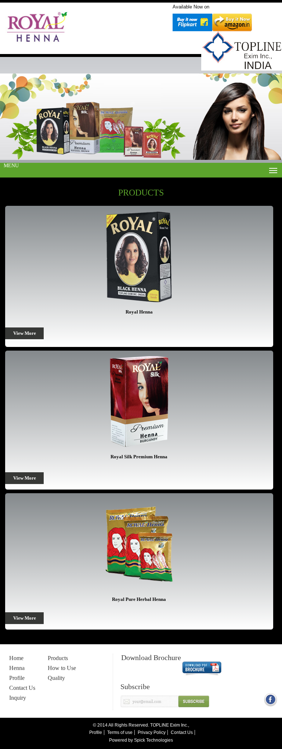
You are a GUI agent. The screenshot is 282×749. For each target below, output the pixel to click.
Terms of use (120, 732)
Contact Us (22, 688)
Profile (17, 678)
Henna (17, 668)
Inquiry (17, 698)
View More (24, 333)
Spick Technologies (153, 740)
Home (16, 658)
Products (58, 658)
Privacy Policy (152, 732)
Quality (56, 678)
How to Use (62, 668)
